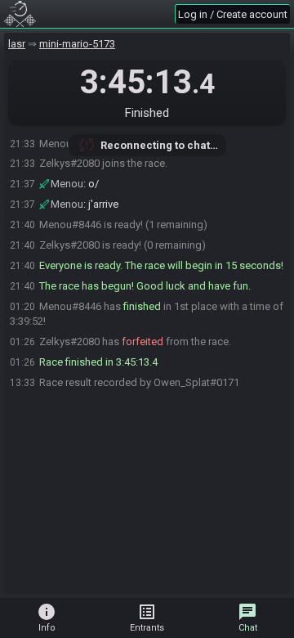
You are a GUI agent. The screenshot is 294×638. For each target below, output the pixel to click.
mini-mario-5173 (77, 44)
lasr (16, 44)
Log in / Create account (232, 14)
